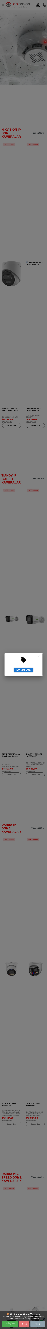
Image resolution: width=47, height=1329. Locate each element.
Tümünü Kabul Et (10, 1324)
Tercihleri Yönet (37, 1324)
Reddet (24, 1324)
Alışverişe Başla (23, 670)
